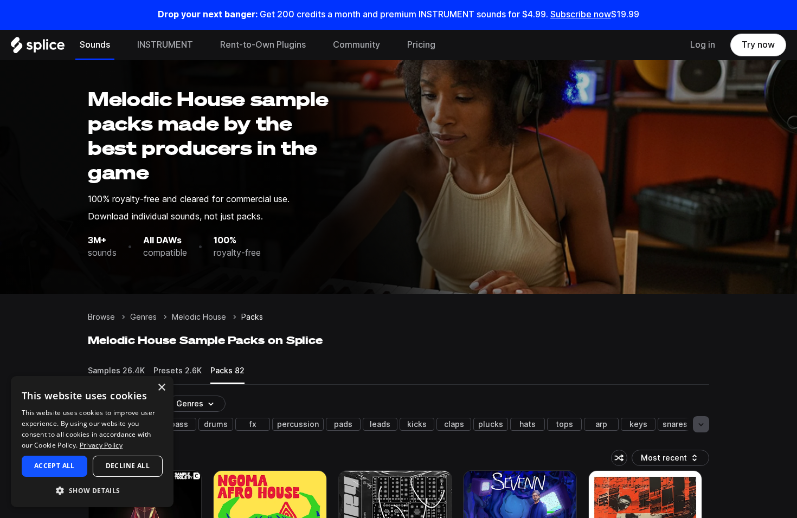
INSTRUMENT (165, 45)
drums (216, 424)
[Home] (38, 48)
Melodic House (199, 317)
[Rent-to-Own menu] (314, 45)
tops (564, 424)
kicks (417, 424)
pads (343, 424)
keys (638, 424)
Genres (143, 317)
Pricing (421, 45)
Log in (702, 45)
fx (252, 424)
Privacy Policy (101, 445)
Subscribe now (580, 14)
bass (179, 424)
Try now (758, 45)
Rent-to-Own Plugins (263, 45)
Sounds (95, 45)
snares (675, 424)
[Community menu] (388, 45)
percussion (298, 424)
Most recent (669, 460)
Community (356, 45)
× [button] (161, 388)
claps (454, 424)
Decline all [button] (128, 465)
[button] (92, 490)
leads (380, 424)
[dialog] (92, 441)
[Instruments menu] (201, 45)
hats (527, 424)
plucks (490, 424)
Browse (101, 317)
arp (601, 424)
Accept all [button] (54, 465)
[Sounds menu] (118, 45)
